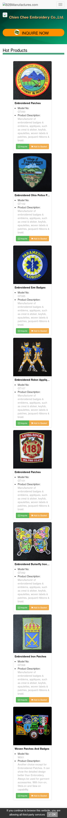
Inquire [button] (23, 146)
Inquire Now (35, 33)
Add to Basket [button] (40, 146)
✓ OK (52, 814)
